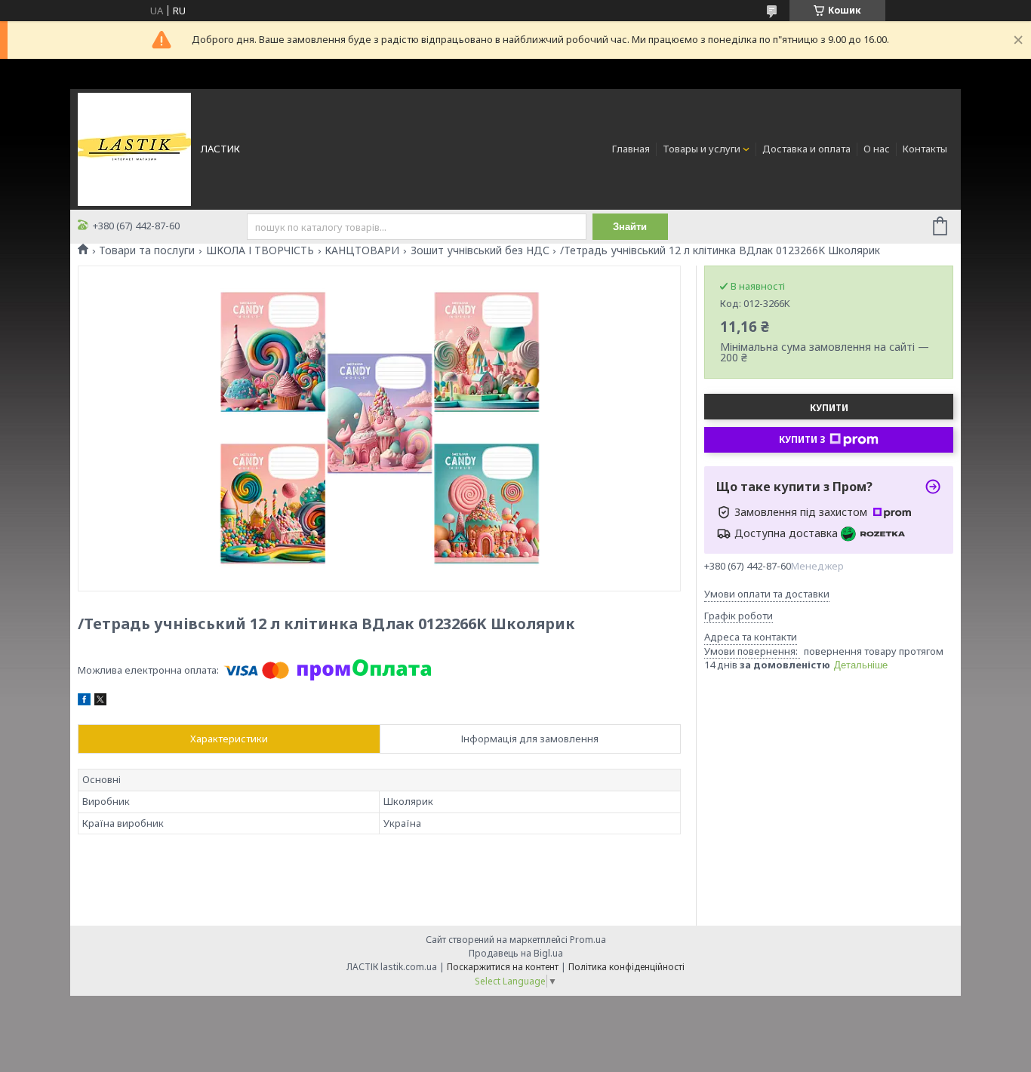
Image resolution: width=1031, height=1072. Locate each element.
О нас (876, 148)
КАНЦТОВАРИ (362, 250)
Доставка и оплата (806, 148)
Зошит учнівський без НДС (480, 250)
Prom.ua (588, 939)
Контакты (925, 148)
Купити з (802, 439)
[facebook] (84, 701)
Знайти (630, 226)
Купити (829, 407)
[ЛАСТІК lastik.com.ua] (134, 148)
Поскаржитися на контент (503, 966)
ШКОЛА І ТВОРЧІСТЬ (260, 250)
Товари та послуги (147, 250)
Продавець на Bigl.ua (516, 953)
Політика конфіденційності (626, 966)
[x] (100, 701)
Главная (631, 148)
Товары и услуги (701, 148)
